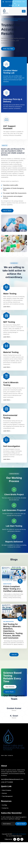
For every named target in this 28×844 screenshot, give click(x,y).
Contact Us (6, 44)
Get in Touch (7, 210)
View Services (9, 687)
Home (2, 755)
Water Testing (9, 294)
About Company (6, 790)
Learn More (6, 306)
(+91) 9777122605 (7, 782)
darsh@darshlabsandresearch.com (12, 779)
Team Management (7, 796)
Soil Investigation (11, 446)
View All (14, 654)
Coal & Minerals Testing (10, 383)
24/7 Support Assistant (9, 127)
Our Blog (4, 805)
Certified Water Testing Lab (10, 71)
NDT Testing (9, 322)
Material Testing (11, 352)
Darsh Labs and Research (19, 834)
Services (4, 793)
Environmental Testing (10, 416)
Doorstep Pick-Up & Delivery (12, 100)
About (5, 755)
